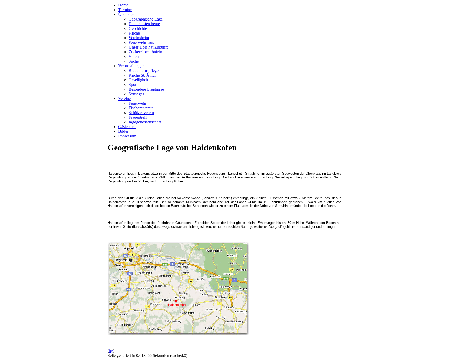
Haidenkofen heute (144, 24)
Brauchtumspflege (144, 70)
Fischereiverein (141, 108)
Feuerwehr (137, 103)
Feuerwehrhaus (141, 42)
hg (111, 351)
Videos (134, 56)
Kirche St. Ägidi (142, 75)
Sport (133, 84)
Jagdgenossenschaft (145, 122)
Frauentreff (138, 117)
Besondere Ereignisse (146, 89)
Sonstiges (136, 94)
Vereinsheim (139, 38)
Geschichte (138, 28)
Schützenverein (141, 112)
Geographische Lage (146, 19)
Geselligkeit (138, 80)
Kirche (134, 33)
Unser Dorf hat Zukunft (148, 47)
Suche (134, 61)
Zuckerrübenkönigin (145, 52)
